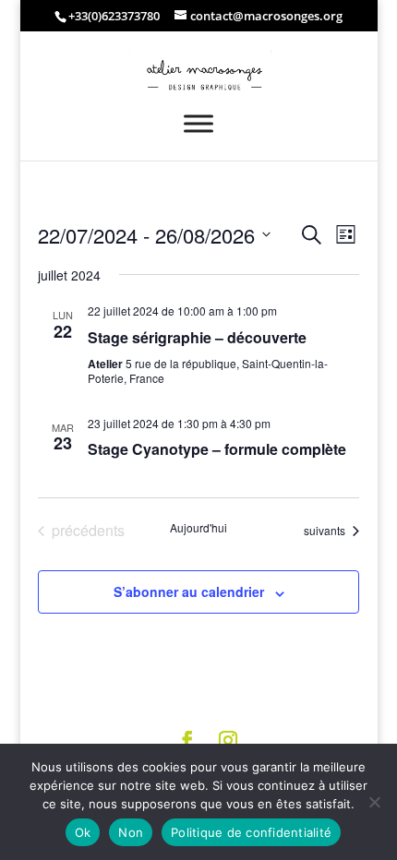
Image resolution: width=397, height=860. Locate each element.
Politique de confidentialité (251, 832)
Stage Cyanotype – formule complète (217, 449)
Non (130, 832)
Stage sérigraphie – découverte (197, 337)
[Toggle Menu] (198, 123)
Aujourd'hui (198, 527)
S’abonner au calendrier (189, 591)
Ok (83, 832)
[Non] (374, 802)
